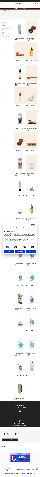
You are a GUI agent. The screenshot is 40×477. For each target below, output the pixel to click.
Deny (9, 251)
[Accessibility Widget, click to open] (37, 469)
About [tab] (33, 227)
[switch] (15, 247)
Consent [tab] (7, 227)
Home (3, 10)
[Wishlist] (37, 3)
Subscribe (10, 439)
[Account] (35, 3)
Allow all (30, 251)
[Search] (1, 6)
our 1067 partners (10, 233)
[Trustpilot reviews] (23, 469)
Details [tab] (15, 227)
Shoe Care (7, 10)
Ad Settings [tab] (24, 227)
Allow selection (20, 251)
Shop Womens (23, 8)
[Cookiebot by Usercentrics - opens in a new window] (31, 225)
